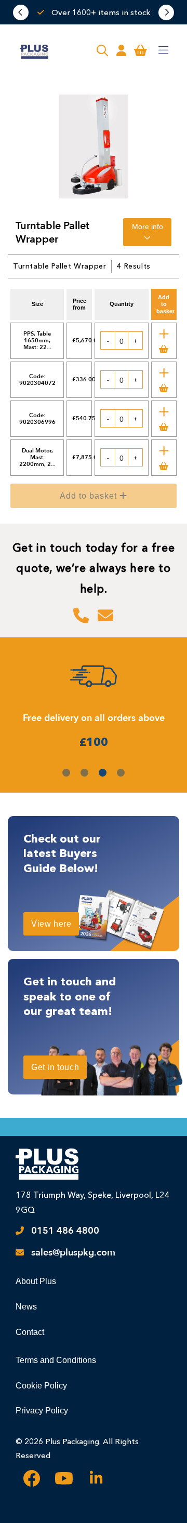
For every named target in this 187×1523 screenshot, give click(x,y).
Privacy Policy (42, 1410)
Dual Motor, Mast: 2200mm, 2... (37, 457)
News (26, 1306)
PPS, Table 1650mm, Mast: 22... (37, 340)
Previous (20, 12)
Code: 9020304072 (37, 379)
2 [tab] (84, 773)
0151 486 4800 (65, 1230)
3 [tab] (102, 773)
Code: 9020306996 (37, 418)
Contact (30, 1332)
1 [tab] (66, 773)
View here (51, 923)
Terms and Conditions (56, 1360)
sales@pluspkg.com (73, 1252)
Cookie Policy (41, 1385)
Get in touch (55, 1067)
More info (147, 226)
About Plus (36, 1281)
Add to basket (101, 499)
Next (166, 12)
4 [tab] (121, 773)
